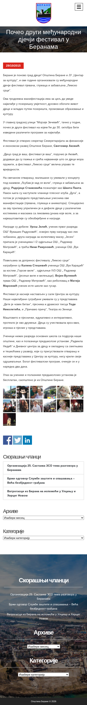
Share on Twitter (17, 440)
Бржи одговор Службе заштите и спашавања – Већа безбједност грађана (41, 480)
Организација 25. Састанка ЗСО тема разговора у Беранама (42, 467)
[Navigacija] (79, 7)
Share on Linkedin (27, 440)
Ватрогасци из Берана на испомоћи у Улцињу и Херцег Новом (41, 493)
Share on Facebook (7, 440)
